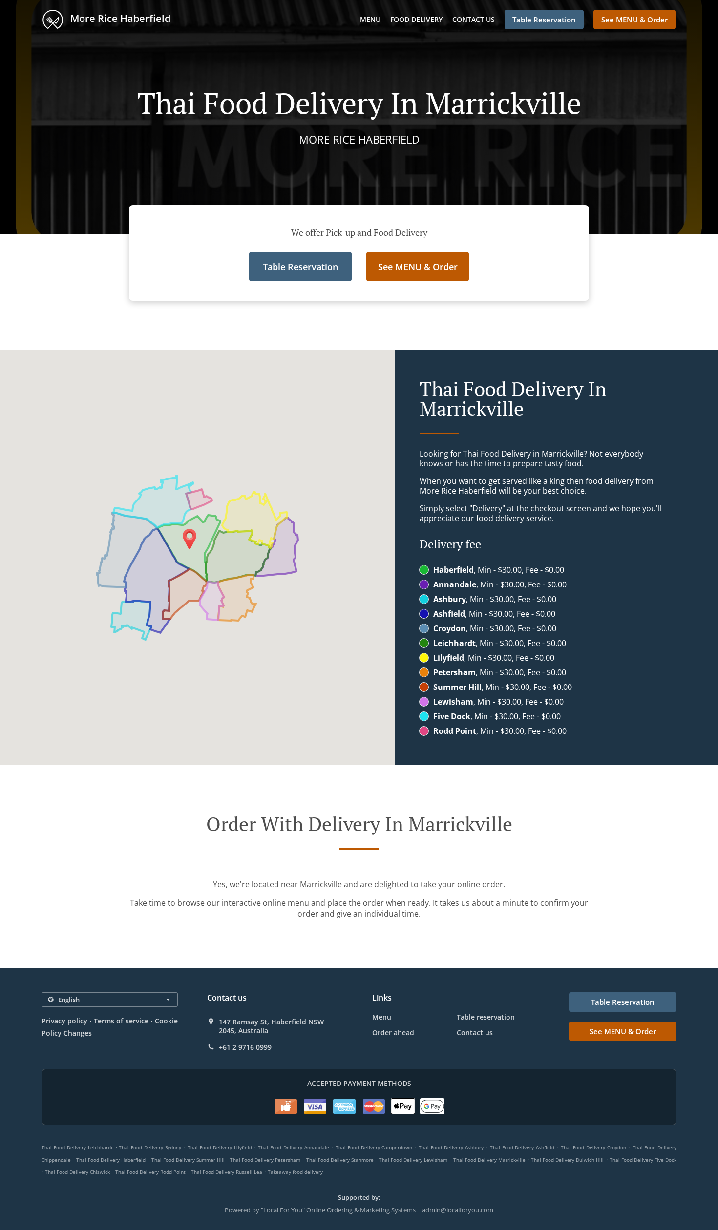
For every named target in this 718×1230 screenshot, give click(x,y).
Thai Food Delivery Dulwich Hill (567, 1159)
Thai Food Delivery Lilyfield (220, 1147)
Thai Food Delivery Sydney (150, 1147)
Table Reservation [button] (544, 19)
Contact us (473, 19)
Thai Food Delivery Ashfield (522, 1147)
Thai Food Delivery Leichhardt (77, 1147)
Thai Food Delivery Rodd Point (150, 1171)
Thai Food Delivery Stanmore (340, 1159)
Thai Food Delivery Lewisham (413, 1159)
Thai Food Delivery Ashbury (451, 1147)
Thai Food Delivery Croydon (593, 1147)
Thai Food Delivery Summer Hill (188, 1159)
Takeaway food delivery (295, 1171)
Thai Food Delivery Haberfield (111, 1159)
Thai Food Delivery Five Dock (643, 1159)
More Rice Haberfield (119, 18)
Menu (370, 19)
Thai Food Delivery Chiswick (77, 1171)
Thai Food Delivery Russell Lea (226, 1171)
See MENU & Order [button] (634, 19)
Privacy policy (64, 1020)
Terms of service (121, 1020)
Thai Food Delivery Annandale (293, 1147)
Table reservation (486, 1017)
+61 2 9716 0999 (245, 1047)
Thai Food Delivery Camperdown (374, 1147)
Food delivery (416, 19)
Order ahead (393, 1032)
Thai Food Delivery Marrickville (489, 1159)
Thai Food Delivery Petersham (265, 1159)
